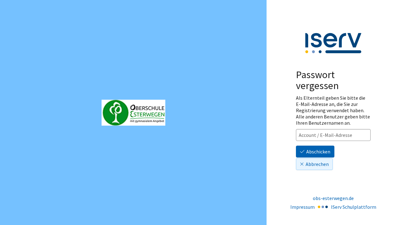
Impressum (302, 207)
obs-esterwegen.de (333, 198)
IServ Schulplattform (353, 207)
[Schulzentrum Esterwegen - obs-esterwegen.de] (133, 113)
